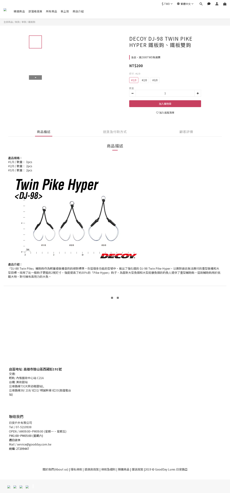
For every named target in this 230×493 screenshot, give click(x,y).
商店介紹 (78, 11)
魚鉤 (17, 22)
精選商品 (19, 11)
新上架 (65, 11)
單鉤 (24, 22)
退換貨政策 (91, 469)
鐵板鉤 (31, 22)
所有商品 (51, 11)
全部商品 (8, 22)
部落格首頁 (35, 11)
